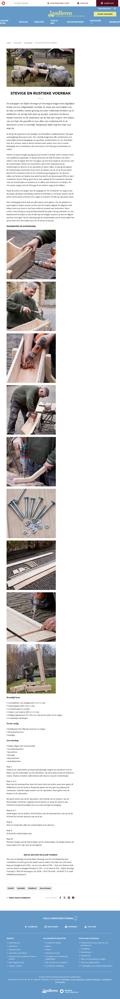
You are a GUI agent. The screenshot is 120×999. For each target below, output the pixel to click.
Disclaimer (66, 979)
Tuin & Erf (17, 43)
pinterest (72, 927)
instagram (52, 927)
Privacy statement (77, 979)
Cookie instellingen (92, 979)
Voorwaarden (60, 982)
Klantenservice (104, 8)
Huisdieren (28, 43)
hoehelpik (21, 888)
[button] (107, 3)
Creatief (11, 888)
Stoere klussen (45, 888)
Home (9, 43)
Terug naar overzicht (19, 898)
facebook (33, 927)
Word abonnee (105, 14)
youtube (91, 927)
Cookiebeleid (106, 979)
